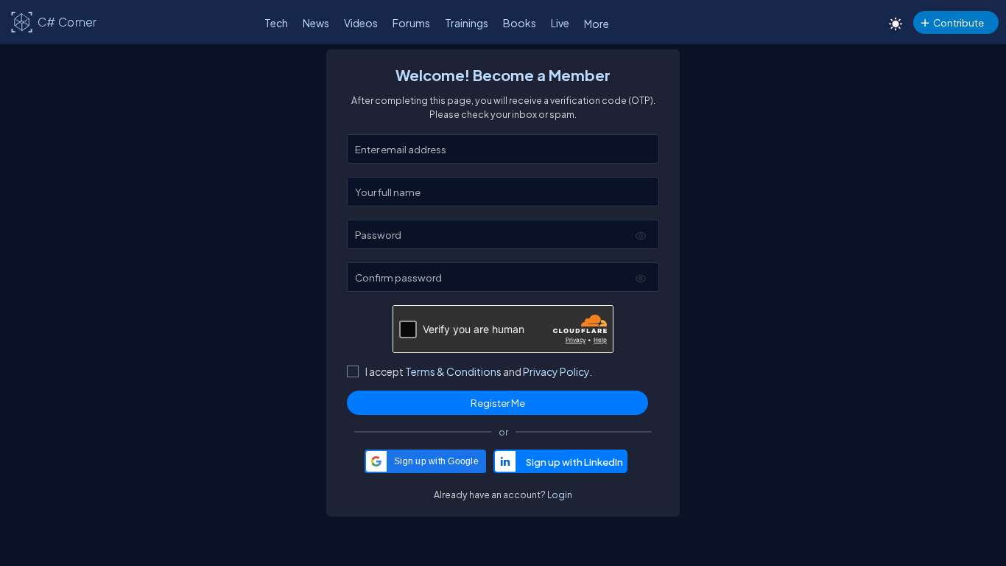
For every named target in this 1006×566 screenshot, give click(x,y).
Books (519, 22)
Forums (411, 22)
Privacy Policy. (557, 371)
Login (559, 494)
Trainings (466, 22)
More (596, 23)
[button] (425, 461)
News (316, 22)
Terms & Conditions (453, 371)
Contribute (958, 22)
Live (560, 22)
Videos (361, 22)
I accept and (478, 371)
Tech (276, 22)
